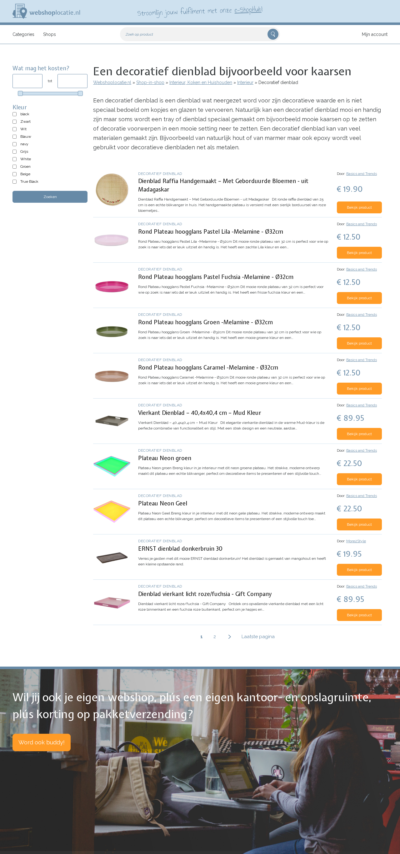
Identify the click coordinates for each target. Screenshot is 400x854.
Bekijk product (359, 207)
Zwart (25, 121)
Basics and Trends (361, 173)
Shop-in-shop (150, 82)
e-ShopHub (248, 9)
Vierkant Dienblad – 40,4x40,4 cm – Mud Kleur (199, 413)
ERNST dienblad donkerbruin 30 (180, 549)
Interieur (245, 82)
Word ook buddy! (41, 742)
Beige (25, 174)
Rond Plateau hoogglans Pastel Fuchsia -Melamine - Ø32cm (215, 277)
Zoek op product (139, 34)
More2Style (356, 541)
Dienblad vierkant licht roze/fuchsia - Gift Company (205, 594)
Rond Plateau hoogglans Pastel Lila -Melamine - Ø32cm (210, 232)
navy (24, 144)
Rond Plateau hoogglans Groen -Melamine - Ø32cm (205, 322)
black (24, 114)
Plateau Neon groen (164, 458)
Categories (23, 34)
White (25, 159)
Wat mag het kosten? (41, 68)
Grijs (24, 151)
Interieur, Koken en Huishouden (200, 82)
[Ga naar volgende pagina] (229, 636)
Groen (25, 166)
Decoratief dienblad (160, 173)
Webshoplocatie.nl (112, 82)
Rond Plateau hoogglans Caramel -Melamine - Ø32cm (208, 367)
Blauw (25, 136)
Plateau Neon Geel (162, 503)
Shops (49, 34)
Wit (23, 129)
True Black (29, 181)
